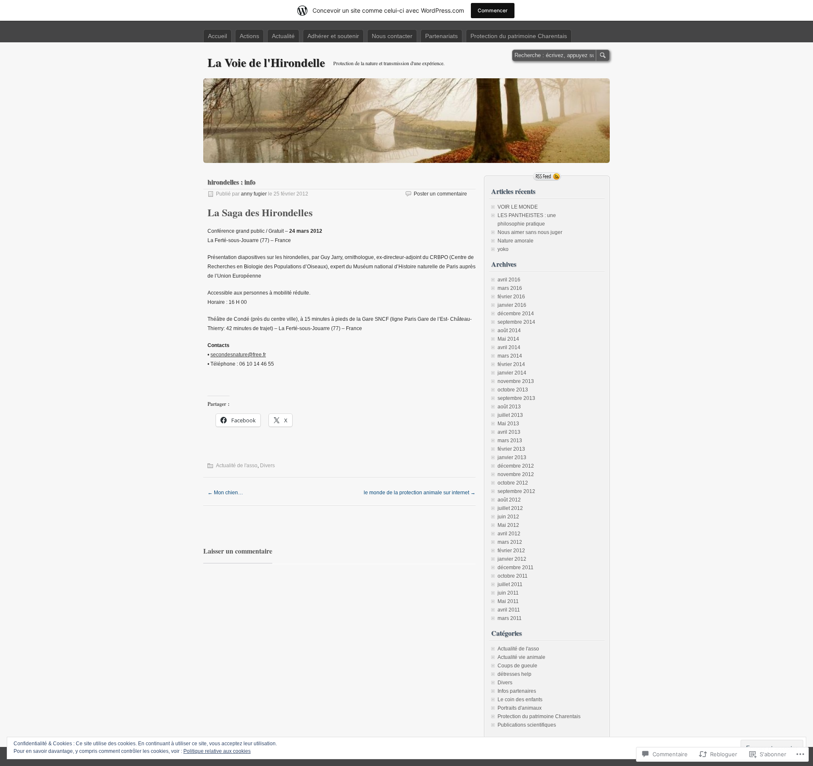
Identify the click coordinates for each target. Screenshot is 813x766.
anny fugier (254, 194)
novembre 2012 (516, 474)
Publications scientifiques (527, 725)
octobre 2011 (513, 576)
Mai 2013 (508, 424)
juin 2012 (508, 517)
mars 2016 (510, 288)
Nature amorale (516, 241)
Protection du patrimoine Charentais (518, 36)
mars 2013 (510, 441)
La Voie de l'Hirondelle (266, 62)
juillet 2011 (510, 584)
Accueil (217, 36)
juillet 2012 (510, 508)
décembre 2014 (516, 314)
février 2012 (511, 551)
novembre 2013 (516, 381)
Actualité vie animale (521, 657)
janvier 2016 (512, 305)
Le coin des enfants (520, 700)
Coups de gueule (517, 666)
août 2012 (509, 500)
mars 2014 (510, 356)
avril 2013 (509, 432)
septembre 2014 (516, 322)
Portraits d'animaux (520, 708)
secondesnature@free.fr (238, 355)
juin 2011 (508, 593)
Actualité (283, 36)
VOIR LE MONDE (518, 207)
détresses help (514, 674)
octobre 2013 (513, 390)
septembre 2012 (516, 491)
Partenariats (441, 36)
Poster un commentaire (440, 194)
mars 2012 (510, 542)
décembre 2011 (516, 567)
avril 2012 (509, 534)
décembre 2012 (516, 466)
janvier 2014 (512, 373)
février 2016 (511, 297)
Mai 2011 (508, 601)
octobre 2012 (513, 483)
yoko (503, 249)
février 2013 (511, 449)
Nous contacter (392, 36)
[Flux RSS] (547, 176)
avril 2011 (509, 610)
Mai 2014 (508, 339)
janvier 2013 (512, 457)
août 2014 (509, 330)
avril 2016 (509, 280)
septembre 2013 (516, 398)
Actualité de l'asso (236, 465)
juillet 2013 (510, 415)
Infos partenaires (517, 691)
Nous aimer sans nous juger (530, 232)
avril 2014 (509, 347)
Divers (267, 465)
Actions (249, 36)
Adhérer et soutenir (333, 36)
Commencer (493, 10)
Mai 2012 (508, 525)
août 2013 (509, 407)
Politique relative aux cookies (217, 751)
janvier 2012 (512, 559)
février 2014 (511, 364)
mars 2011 (510, 618)
